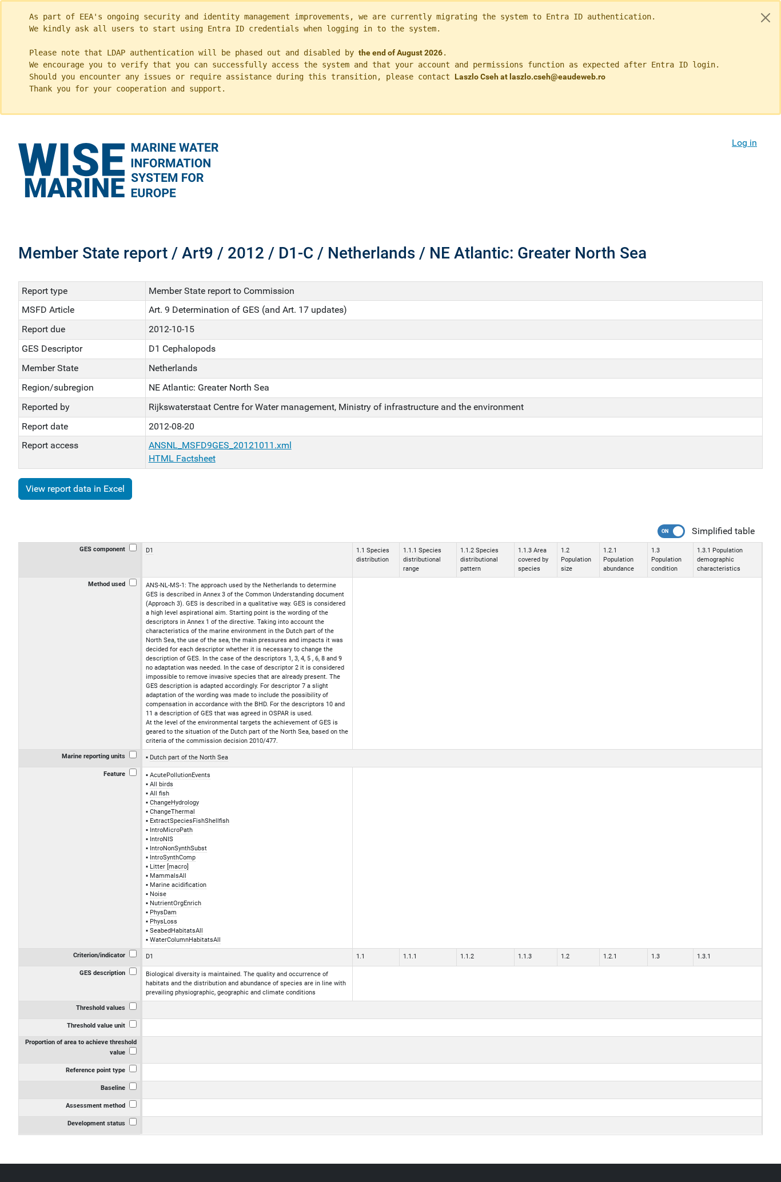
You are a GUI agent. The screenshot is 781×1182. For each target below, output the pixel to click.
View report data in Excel (75, 488)
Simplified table (723, 531)
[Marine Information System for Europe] (118, 170)
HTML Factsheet (182, 458)
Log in (744, 142)
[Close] (765, 18)
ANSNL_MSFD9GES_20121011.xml (220, 445)
